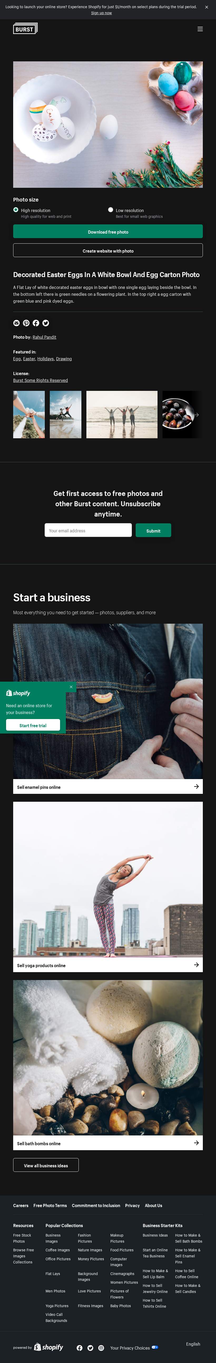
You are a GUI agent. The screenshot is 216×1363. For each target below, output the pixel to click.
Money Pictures (91, 1258)
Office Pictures (58, 1258)
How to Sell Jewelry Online (155, 1288)
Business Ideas (155, 1235)
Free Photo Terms (50, 1204)
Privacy (132, 1204)
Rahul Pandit (44, 336)
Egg (17, 358)
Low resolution (130, 210)
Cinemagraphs (122, 1273)
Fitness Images (90, 1305)
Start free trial (32, 724)
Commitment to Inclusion (96, 1204)
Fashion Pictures (85, 1238)
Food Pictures (122, 1249)
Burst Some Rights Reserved (40, 379)
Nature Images (90, 1249)
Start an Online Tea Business (155, 1252)
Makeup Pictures (117, 1238)
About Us (153, 1204)
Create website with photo (108, 250)
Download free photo (108, 231)
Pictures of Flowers (119, 1294)
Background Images (88, 1276)
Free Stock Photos (22, 1238)
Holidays (45, 358)
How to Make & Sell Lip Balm (155, 1273)
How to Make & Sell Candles (187, 1288)
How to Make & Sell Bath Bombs (188, 1238)
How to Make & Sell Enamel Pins (187, 1255)
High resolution (35, 210)
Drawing (64, 358)
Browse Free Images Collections (23, 1255)
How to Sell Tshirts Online (154, 1303)
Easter (29, 358)
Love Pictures (89, 1290)
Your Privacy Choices (130, 1347)
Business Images (53, 1238)
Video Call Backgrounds (56, 1317)
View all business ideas (46, 1165)
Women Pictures (124, 1282)
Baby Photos (120, 1305)
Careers (20, 1204)
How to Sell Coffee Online (186, 1273)
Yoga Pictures (57, 1305)
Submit (153, 530)
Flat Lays (53, 1273)
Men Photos (55, 1290)
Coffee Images (58, 1249)
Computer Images (118, 1261)
